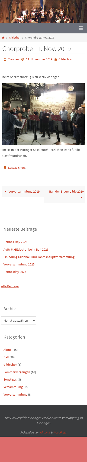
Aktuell (8, 347)
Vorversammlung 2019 (24, 189)
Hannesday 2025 (14, 270)
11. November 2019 (39, 59)
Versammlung (13, 385)
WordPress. (60, 430)
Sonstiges (10, 377)
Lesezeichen (16, 166)
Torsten (13, 59)
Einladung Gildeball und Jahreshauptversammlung (38, 255)
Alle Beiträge (10, 284)
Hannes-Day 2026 (15, 240)
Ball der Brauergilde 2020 (66, 189)
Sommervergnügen (16, 370)
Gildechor (14, 37)
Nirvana (45, 430)
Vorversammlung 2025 (19, 262)
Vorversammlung (15, 392)
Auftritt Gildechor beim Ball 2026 (25, 247)
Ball (6, 355)
